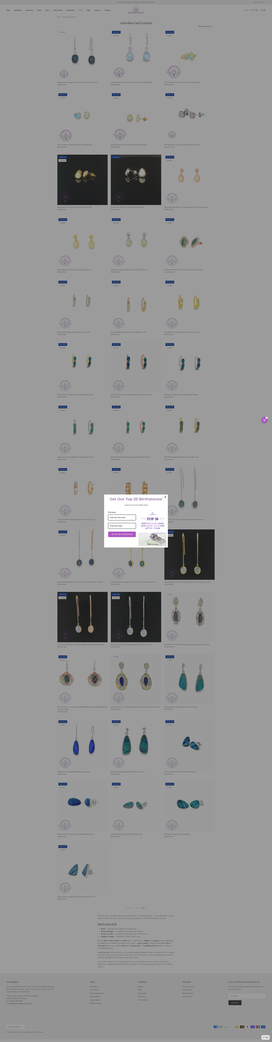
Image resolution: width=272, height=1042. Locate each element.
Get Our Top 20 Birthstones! (122, 534)
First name (112, 512)
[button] (264, 420)
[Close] (165, 497)
